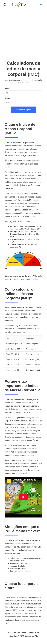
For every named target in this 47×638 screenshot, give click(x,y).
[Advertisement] (23, 35)
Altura (7, 98)
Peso (7, 89)
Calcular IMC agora (23, 110)
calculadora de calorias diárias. (25, 279)
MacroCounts (34, 633)
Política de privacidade (16, 633)
